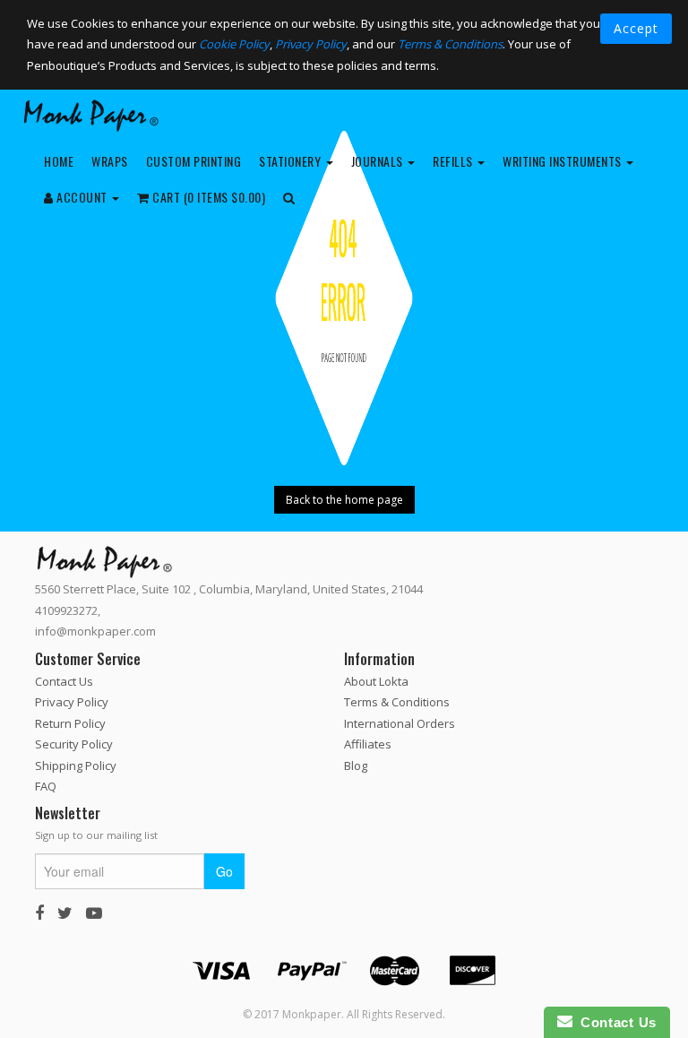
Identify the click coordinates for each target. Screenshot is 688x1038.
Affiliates (367, 744)
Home (58, 160)
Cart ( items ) (208, 196)
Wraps (109, 160)
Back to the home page (344, 499)
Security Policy (74, 744)
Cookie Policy (234, 44)
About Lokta (376, 681)
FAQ (45, 786)
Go (224, 871)
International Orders (399, 723)
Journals (379, 160)
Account (82, 196)
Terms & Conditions (450, 44)
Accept (636, 28)
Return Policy (70, 723)
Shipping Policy (75, 765)
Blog (355, 765)
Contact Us (64, 681)
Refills (454, 160)
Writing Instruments (563, 160)
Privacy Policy (311, 44)
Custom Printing (194, 160)
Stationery (291, 160)
